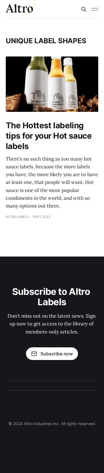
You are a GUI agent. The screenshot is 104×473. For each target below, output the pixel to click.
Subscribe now (56, 354)
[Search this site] (83, 9)
